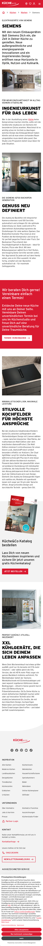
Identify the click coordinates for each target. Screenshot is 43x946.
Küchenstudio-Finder (30, 816)
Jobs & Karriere (8, 812)
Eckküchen (6, 790)
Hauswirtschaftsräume (31, 773)
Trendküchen (7, 782)
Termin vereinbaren (15, 338)
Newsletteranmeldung (17, 859)
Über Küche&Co (8, 808)
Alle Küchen (6, 765)
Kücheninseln (27, 765)
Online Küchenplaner (30, 790)
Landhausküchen (8, 773)
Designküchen (7, 778)
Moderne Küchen (8, 769)
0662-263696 (12, 852)
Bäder (24, 782)
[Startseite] (3, 12)
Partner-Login (12, 821)
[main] (21, 366)
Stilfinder (25, 795)
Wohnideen (26, 786)
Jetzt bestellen (13, 571)
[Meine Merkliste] (30, 3)
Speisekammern (28, 778)
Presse (4, 816)
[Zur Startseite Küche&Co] (10, 4)
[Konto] (34, 3)
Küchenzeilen (7, 786)
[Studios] (26, 3)
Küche (31, 119)
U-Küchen (5, 795)
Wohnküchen (27, 769)
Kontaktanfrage (9, 841)
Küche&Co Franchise (30, 808)
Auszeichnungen (28, 812)
